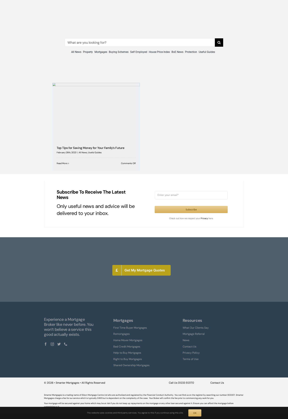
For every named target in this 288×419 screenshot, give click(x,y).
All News (83, 152)
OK (194, 412)
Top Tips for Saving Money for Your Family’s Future (90, 148)
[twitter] (59, 344)
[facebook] (45, 344)
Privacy (204, 218)
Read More (62, 163)
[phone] (65, 344)
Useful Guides (95, 152)
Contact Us (217, 382)
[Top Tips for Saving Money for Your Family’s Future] (96, 112)
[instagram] (52, 344)
